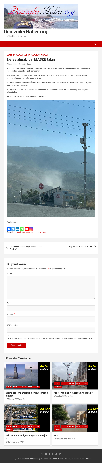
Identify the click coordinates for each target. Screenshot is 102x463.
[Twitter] (13, 227)
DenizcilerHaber (25, 64)
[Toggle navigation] (7, 44)
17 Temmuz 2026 (61, 439)
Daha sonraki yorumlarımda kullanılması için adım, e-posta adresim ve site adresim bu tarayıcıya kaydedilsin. (50, 338)
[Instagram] (31, 227)
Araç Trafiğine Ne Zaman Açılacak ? (73, 392)
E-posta (11, 314)
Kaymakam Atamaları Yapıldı (80, 246)
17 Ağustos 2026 (12, 399)
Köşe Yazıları (34, 55)
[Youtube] (27, 227)
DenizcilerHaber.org (25, 32)
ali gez (14, 232)
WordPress (86, 458)
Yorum (10, 273)
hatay (28, 232)
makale (43, 232)
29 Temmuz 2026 (13, 442)
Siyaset (44, 55)
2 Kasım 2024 (12, 64)
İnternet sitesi (12, 325)
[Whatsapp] (22, 227)
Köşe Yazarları (20, 55)
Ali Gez (23, 399)
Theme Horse (57, 458)
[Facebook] (9, 227)
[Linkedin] (17, 227)
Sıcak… (57, 435)
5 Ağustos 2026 (60, 396)
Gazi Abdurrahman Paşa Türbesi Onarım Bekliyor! (26, 247)
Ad (8, 303)
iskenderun (35, 232)
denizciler (21, 232)
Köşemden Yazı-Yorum (18, 358)
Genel (9, 55)
